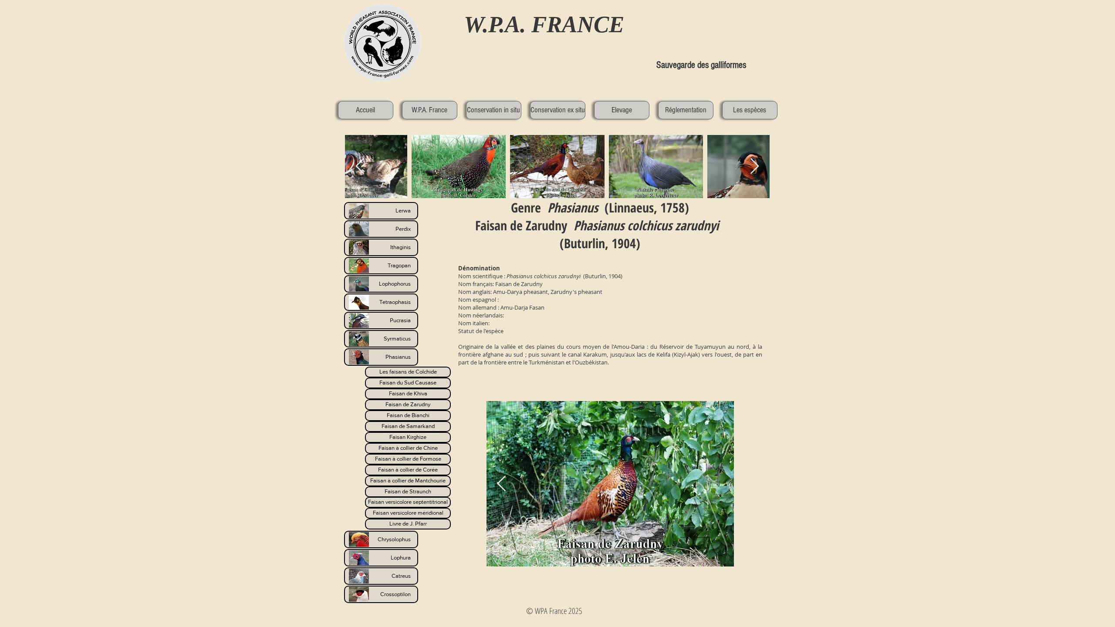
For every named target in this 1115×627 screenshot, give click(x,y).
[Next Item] (755, 166)
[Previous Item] (502, 483)
